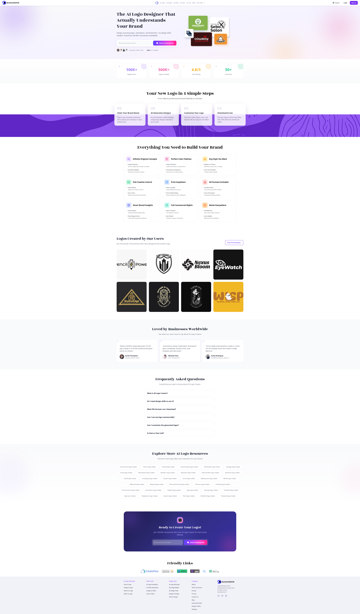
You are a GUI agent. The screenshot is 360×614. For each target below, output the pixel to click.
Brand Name (163, 311)
